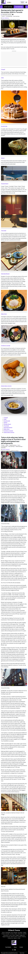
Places (15, 947)
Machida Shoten (5, 273)
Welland (15, 938)
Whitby (19, 938)
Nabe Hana (4, 314)
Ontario (15, 936)
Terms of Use (22, 952)
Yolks (2, 77)
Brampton (15, 932)
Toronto (3, 16)
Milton (14, 935)
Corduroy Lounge (5, 345)
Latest (7, 445)
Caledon (24, 932)
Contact (21, 947)
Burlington (20, 932)
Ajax (12, 932)
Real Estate (3, 447)
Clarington (7, 933)
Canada (3, 933)
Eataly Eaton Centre (6, 386)
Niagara (17, 935)
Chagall (3, 69)
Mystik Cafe (4, 126)
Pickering (24, 936)
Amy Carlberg (5, 18)
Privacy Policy (15, 952)
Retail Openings (19, 446)
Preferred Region (7, 14)
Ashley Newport (6, 449)
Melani (2, 158)
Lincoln (10, 935)
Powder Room (4, 183)
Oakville (12, 936)
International (5, 935)
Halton (15, 933)
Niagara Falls (22, 935)
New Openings (16, 16)
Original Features (12, 445)
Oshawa (19, 936)
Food (19, 445)
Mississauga (8, 932)
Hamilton (25, 933)
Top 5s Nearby (8, 947)
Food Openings (18, 6)
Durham (12, 933)
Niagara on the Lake (6, 936)
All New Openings (8, 6)
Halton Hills (20, 933)
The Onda (3, 230)
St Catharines (10, 938)
